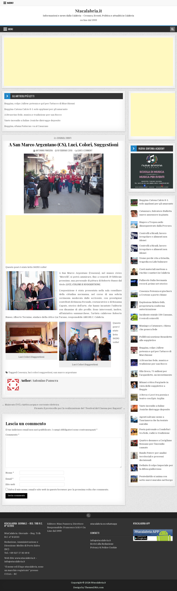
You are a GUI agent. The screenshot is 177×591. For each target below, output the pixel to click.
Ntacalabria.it (88, 10)
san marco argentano (65, 372)
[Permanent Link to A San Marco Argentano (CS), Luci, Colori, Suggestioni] (64, 183)
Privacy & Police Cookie (103, 547)
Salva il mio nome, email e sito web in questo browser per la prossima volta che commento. (58, 489)
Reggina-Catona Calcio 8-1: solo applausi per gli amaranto (36, 109)
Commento (12, 434)
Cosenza (61, 137)
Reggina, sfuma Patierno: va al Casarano (26, 126)
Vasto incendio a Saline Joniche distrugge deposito (32, 120)
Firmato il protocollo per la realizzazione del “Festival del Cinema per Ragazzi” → (79, 408)
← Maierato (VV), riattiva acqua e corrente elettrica (30, 404)
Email (9, 479)
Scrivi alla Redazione (101, 544)
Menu (10, 3)
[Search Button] (88, 515)
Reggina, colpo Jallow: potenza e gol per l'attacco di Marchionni (39, 103)
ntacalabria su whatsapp (103, 524)
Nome (10, 472)
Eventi (68, 137)
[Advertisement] (88, 62)
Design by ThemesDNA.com (88, 587)
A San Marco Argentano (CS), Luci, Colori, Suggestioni (63, 144)
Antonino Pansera (44, 150)
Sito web (10, 484)
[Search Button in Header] (172, 29)
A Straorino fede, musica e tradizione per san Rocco (33, 114)
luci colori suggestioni (40, 372)
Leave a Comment (84, 150)
